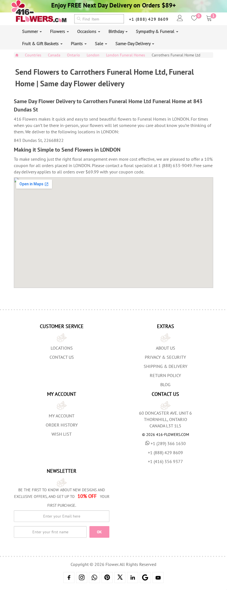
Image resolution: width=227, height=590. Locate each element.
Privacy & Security (165, 357)
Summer (30, 31)
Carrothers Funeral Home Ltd (176, 55)
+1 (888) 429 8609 (149, 19)
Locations (62, 348)
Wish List (61, 434)
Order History (62, 425)
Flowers (58, 31)
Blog (165, 384)
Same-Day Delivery (133, 43)
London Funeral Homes (125, 55)
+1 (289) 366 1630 (168, 443)
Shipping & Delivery (165, 366)
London (93, 55)
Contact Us (62, 357)
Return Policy (165, 375)
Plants (77, 43)
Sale (99, 43)
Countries (33, 55)
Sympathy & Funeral (156, 31)
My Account (61, 416)
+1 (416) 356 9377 (165, 461)
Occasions (87, 31)
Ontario (73, 55)
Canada (54, 55)
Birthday (117, 31)
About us (165, 348)
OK (99, 531)
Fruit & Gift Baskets (41, 43)
